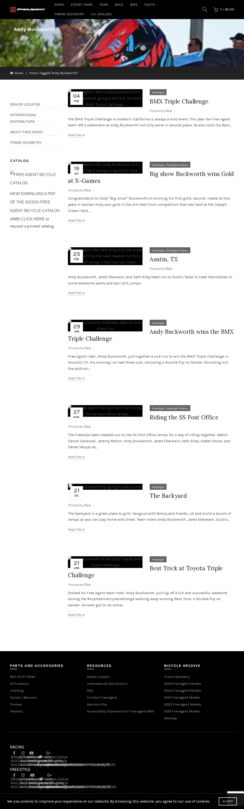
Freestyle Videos (177, 165)
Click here (33, 219)
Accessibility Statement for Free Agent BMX (120, 711)
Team (103, 5)
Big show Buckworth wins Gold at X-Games (151, 177)
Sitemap (170, 718)
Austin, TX (164, 259)
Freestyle (158, 92)
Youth (149, 5)
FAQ (90, 691)
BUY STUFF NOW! (23, 677)
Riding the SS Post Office (184, 417)
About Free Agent (26, 132)
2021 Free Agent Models (182, 698)
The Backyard (168, 496)
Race (119, 5)
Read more (76, 135)
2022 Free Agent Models (182, 691)
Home (59, 5)
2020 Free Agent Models (182, 704)
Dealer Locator (25, 104)
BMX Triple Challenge (179, 101)
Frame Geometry (69, 14)
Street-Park (82, 5)
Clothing (16, 691)
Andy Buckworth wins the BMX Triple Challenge (151, 335)
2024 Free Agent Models (182, 684)
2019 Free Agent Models (182, 711)
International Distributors (107, 684)
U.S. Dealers (101, 14)
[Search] (205, 9)
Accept (228, 801)
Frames (16, 704)
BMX (134, 5)
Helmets (16, 711)
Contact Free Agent (102, 698)
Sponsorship (97, 704)
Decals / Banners (23, 698)
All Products (19, 684)
